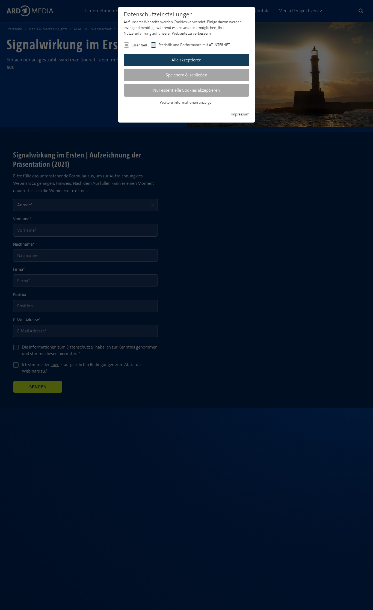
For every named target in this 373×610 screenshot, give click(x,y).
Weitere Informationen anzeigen (187, 102)
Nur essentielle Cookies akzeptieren (186, 90)
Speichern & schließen (186, 75)
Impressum (240, 114)
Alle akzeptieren (186, 60)
